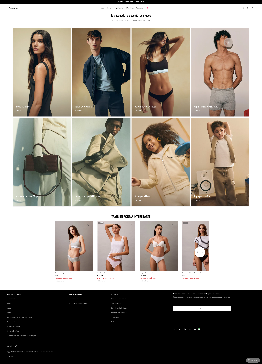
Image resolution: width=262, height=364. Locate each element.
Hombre (109, 8)
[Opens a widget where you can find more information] (253, 360)
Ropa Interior (119, 8)
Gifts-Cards (130, 8)
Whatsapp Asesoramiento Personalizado (131, 2)
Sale (147, 8)
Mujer (103, 8)
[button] (243, 8)
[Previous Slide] (200, 252)
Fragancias (139, 8)
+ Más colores (59, 281)
